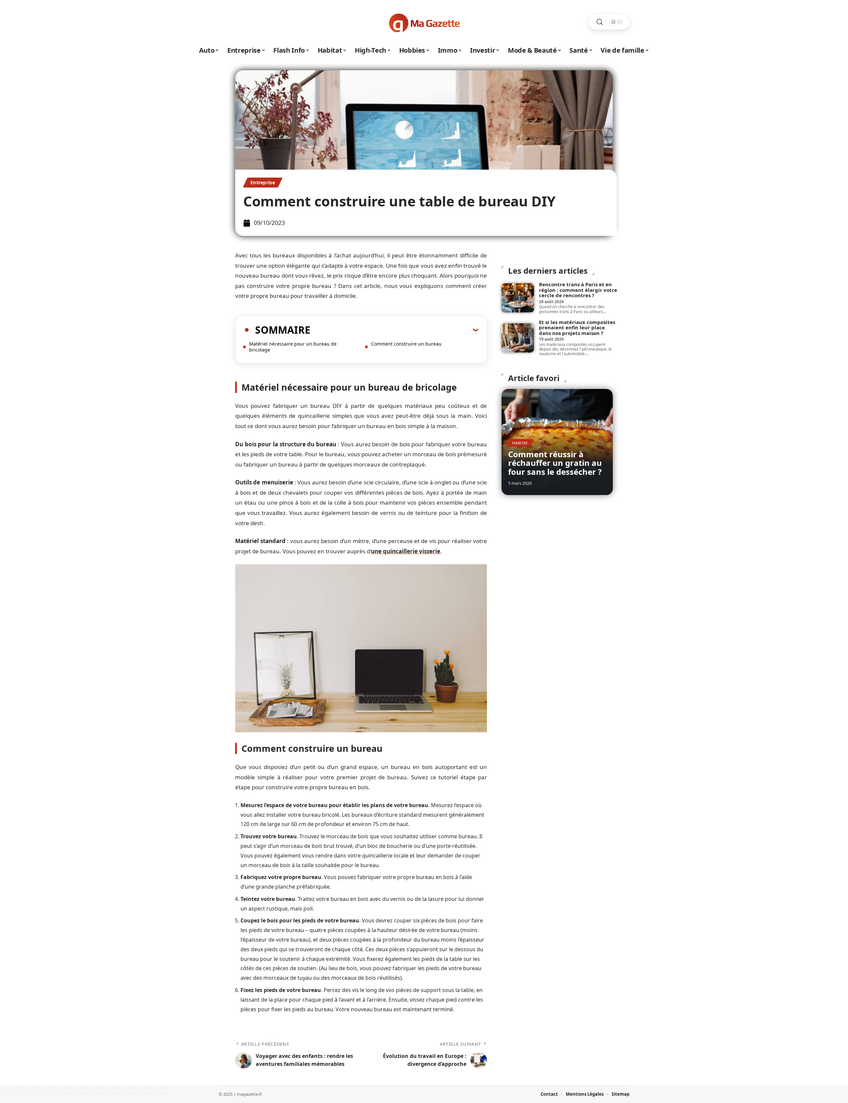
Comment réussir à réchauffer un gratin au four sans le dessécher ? (555, 463)
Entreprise (262, 182)
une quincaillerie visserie (405, 551)
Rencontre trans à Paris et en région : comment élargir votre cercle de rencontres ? (578, 290)
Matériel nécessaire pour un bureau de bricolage (293, 347)
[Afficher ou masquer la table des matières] (394, 330)
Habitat (520, 442)
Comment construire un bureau (406, 344)
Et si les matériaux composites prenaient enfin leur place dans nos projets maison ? (577, 327)
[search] (600, 22)
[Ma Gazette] (424, 22)
